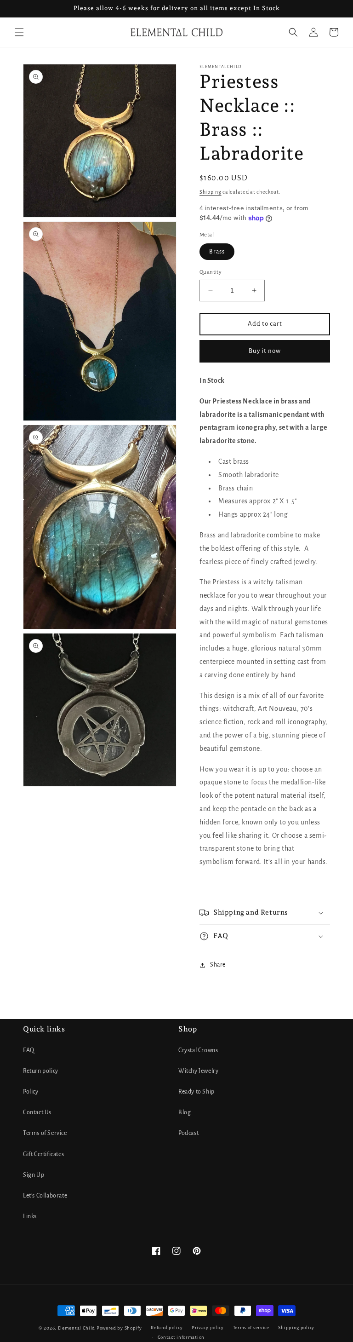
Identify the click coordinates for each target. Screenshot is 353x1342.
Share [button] (218, 965)
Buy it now (265, 350)
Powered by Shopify (119, 1327)
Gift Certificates (43, 1154)
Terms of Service (45, 1133)
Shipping (210, 192)
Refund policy (166, 1327)
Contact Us (37, 1112)
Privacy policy (208, 1327)
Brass (217, 251)
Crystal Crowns (198, 1050)
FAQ (28, 1050)
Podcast (188, 1133)
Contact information (181, 1337)
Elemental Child (77, 1327)
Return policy (40, 1071)
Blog (184, 1112)
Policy (31, 1092)
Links (30, 1216)
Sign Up (33, 1175)
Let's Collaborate (45, 1195)
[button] (19, 32)
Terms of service (251, 1327)
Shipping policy (296, 1327)
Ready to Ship (196, 1092)
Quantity (210, 272)
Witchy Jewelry (198, 1071)
